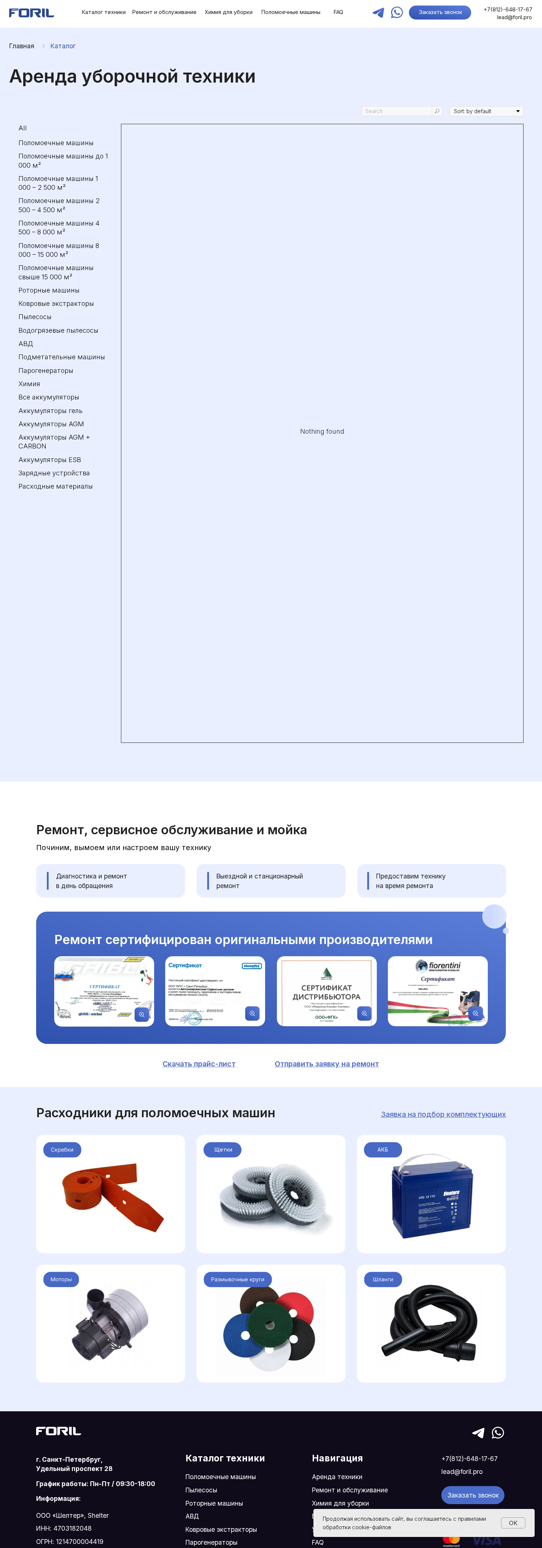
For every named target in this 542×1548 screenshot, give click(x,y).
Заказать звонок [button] (440, 12)
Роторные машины (214, 1503)
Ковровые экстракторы (221, 1529)
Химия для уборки (229, 12)
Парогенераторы (211, 1542)
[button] (327, 1063)
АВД (192, 1516)
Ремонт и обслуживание (164, 12)
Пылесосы (201, 1490)
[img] (32, 12)
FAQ (338, 12)
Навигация (337, 1458)
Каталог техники (103, 12)
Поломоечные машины (290, 12)
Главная (21, 46)
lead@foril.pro (514, 17)
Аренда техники (337, 1477)
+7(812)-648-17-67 (508, 9)
